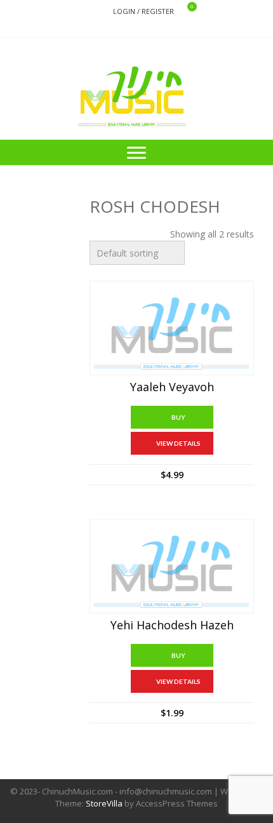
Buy (178, 417)
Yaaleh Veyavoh (172, 387)
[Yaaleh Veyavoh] (172, 328)
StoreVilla (104, 803)
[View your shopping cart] (183, 11)
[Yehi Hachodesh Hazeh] (172, 566)
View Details (178, 443)
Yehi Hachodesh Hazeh (172, 625)
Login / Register (143, 11)
